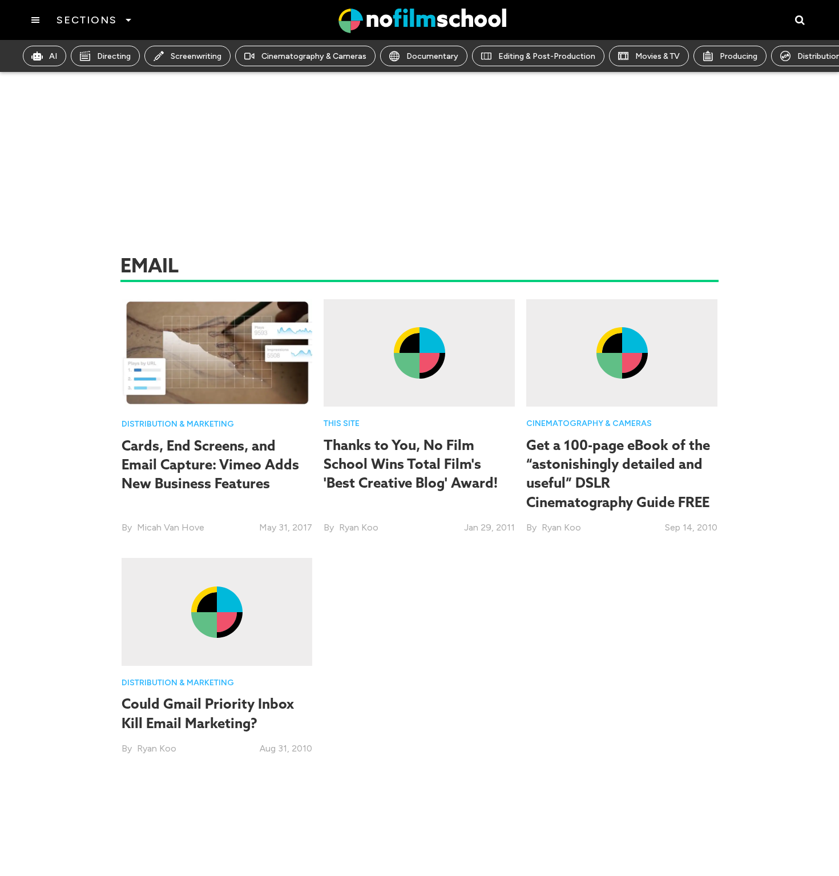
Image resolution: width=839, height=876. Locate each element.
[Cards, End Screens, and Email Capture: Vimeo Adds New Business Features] (217, 352)
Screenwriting (196, 56)
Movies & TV (657, 56)
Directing (114, 56)
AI (53, 56)
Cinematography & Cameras (313, 56)
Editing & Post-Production (546, 56)
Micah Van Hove (170, 527)
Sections (86, 20)
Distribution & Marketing (178, 424)
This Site (342, 423)
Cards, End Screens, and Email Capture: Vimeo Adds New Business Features (210, 464)
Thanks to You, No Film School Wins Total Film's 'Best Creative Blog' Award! (411, 464)
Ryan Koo (358, 527)
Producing (738, 56)
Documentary (432, 56)
